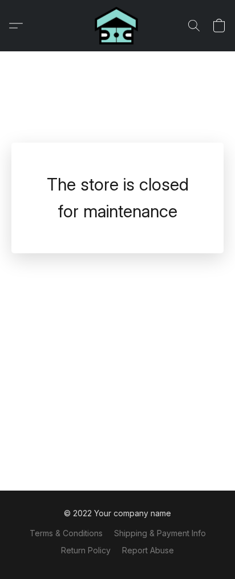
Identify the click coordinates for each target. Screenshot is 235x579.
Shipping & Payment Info (160, 533)
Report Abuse (148, 550)
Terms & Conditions (66, 533)
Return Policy (86, 550)
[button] (117, 25)
